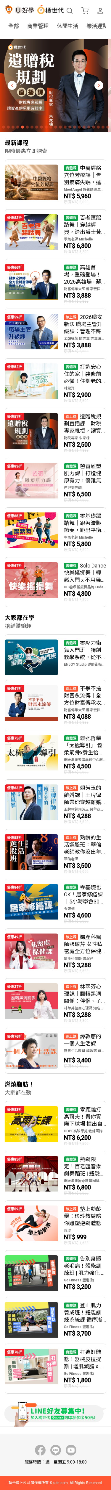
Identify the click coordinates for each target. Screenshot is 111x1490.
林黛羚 (69, 388)
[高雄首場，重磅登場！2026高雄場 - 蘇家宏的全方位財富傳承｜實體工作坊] (55, 284)
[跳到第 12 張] (55, 127)
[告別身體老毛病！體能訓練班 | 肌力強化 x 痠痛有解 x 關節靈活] (55, 1273)
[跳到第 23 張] (107, 127)
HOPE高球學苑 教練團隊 (83, 1131)
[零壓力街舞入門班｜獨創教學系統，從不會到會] (55, 657)
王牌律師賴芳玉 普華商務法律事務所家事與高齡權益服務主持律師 (85, 809)
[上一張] (12, 85)
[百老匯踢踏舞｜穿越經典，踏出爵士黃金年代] (55, 234)
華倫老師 (71, 859)
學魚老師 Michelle (78, 239)
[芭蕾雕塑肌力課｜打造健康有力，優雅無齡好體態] (55, 482)
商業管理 (38, 26)
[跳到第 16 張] (74, 127)
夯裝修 (69, 909)
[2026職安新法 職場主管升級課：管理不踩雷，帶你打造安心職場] (55, 333)
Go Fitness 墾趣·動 (79, 1280)
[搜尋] (69, 11)
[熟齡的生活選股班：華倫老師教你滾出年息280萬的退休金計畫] (55, 854)
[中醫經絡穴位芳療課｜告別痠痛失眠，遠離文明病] (55, 184)
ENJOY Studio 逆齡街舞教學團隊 (85, 664)
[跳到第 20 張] (93, 127)
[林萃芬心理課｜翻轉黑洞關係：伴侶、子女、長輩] (55, 1003)
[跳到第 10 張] (46, 127)
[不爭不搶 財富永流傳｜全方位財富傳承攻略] (55, 705)
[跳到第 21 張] (98, 127)
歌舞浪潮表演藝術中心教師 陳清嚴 (85, 760)
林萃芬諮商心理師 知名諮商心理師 (85, 1008)
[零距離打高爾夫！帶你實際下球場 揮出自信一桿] (55, 1126)
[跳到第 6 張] (27, 127)
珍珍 (67, 1230)
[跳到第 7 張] (31, 127)
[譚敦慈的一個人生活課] (55, 1050)
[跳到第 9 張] (41, 127)
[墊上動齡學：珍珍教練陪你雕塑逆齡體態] (55, 1225)
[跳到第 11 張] (50, 127)
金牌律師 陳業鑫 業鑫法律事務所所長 (85, 339)
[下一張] (99, 85)
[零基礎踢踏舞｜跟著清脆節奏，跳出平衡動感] (55, 532)
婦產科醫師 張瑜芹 (78, 958)
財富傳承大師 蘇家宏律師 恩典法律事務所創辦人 (85, 289)
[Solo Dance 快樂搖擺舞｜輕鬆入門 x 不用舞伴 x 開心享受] (55, 582)
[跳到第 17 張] (79, 127)
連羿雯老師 (73, 488)
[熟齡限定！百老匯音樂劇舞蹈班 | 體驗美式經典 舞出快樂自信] (55, 1175)
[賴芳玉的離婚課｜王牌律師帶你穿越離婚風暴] (55, 804)
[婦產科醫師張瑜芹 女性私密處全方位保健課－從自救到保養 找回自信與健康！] (55, 953)
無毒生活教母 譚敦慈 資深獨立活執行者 (85, 1051)
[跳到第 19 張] (88, 127)
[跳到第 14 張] (65, 127)
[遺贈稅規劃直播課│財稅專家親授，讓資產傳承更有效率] (55, 433)
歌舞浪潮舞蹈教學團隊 (81, 1181)
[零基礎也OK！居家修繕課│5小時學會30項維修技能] (55, 903)
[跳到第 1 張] (3, 127)
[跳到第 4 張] (17, 127)
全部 (13, 26)
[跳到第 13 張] (60, 127)
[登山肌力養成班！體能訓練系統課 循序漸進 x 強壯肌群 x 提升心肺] (55, 1320)
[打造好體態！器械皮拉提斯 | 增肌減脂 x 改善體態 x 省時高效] (55, 1368)
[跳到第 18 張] (84, 127)
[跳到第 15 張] (69, 127)
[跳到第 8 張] (36, 127)
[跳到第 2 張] (8, 127)
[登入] (100, 11)
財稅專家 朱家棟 (77, 438)
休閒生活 (67, 26)
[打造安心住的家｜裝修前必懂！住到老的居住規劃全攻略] (55, 383)
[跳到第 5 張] (22, 127)
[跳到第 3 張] (13, 127)
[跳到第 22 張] (103, 127)
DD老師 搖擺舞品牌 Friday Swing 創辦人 (85, 587)
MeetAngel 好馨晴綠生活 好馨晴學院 (85, 189)
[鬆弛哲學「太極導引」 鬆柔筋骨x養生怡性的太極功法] (55, 754)
